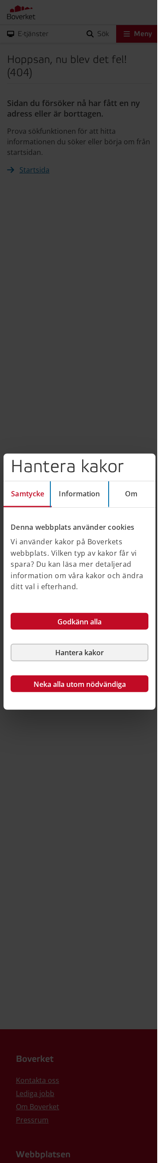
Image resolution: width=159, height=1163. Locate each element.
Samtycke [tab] (27, 493)
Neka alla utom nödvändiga (80, 684)
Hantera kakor (79, 652)
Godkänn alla (79, 622)
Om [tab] (131, 493)
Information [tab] (79, 493)
